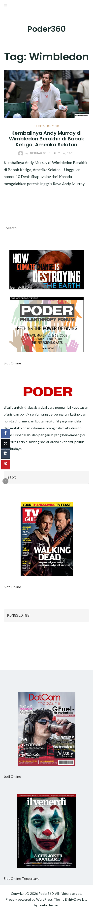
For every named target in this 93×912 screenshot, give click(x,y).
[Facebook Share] (5, 433)
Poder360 (47, 28)
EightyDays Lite (76, 899)
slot (11, 477)
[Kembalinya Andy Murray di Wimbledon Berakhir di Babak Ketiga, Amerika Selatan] (46, 93)
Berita (39, 125)
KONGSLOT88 (18, 615)
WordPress (44, 899)
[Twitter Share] (5, 443)
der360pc (36, 152)
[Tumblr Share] (5, 453)
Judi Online (12, 776)
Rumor (53, 125)
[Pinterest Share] (5, 464)
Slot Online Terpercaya (21, 878)
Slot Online (12, 363)
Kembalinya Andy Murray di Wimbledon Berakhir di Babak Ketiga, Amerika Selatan (46, 139)
